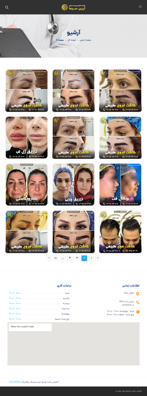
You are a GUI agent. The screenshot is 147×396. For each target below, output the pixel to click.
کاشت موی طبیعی (120, 232)
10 (56, 258)
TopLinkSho (15, 382)
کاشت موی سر (120, 250)
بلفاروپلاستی (27, 184)
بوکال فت (120, 184)
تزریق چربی (73, 184)
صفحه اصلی (85, 40)
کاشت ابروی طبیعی (120, 109)
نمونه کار (71, 40)
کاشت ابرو (120, 90)
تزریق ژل (26, 137)
